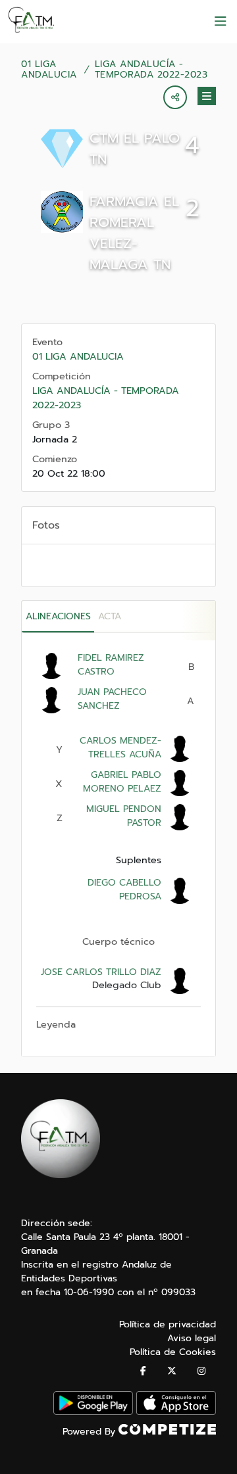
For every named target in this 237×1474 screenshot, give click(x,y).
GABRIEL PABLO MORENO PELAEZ (122, 782)
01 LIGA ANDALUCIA (49, 69)
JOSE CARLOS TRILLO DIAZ (101, 972)
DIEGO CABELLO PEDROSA (124, 889)
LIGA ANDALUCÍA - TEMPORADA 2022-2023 (151, 69)
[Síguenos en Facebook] (143, 1371)
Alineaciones (58, 616)
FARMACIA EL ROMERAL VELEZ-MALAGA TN (134, 233)
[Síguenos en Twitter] (171, 1371)
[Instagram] (201, 1371)
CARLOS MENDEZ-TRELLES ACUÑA (120, 747)
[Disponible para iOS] (176, 1412)
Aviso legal (191, 1338)
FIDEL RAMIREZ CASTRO (111, 664)
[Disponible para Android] (93, 1412)
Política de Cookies (173, 1352)
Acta (109, 616)
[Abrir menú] (220, 21)
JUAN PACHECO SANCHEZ (112, 699)
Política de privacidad (167, 1324)
